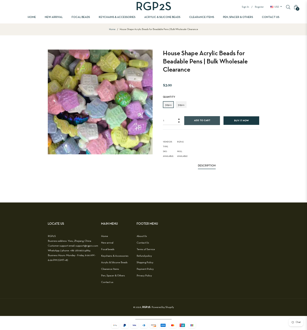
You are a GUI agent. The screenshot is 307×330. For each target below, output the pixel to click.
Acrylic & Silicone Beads (114, 262)
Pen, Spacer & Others (113, 275)
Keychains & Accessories (114, 256)
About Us (142, 236)
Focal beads (107, 249)
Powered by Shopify (163, 307)
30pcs (168, 105)
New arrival (107, 243)
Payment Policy (145, 269)
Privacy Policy (144, 275)
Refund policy (144, 256)
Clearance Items (110, 269)
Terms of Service (146, 249)
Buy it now (241, 121)
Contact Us (143, 243)
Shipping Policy (145, 262)
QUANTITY (169, 97)
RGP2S (146, 307)
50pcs (181, 105)
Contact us (107, 282)
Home (112, 29)
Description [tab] (207, 165)
